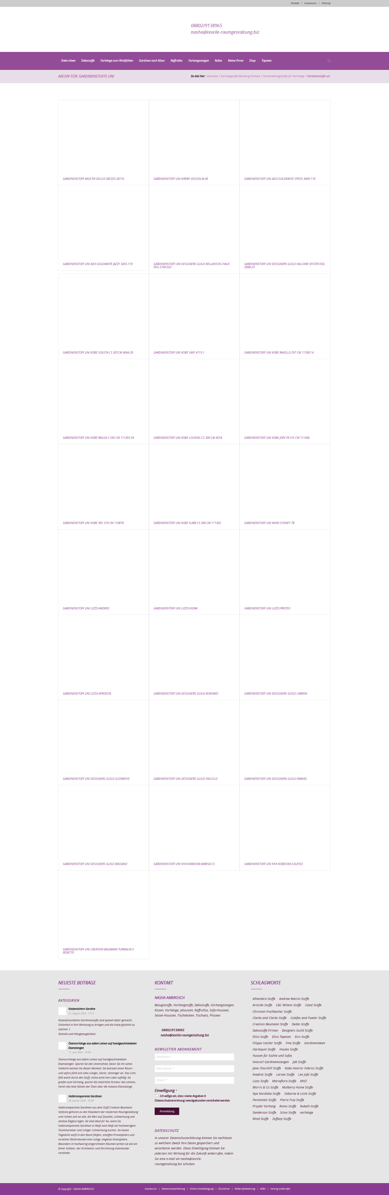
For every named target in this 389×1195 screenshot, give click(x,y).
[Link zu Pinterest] (313, 1188)
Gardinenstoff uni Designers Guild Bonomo (186, 693)
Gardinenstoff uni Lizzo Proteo (267, 608)
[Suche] (327, 61)
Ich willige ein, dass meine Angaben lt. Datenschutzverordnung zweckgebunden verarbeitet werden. (192, 1098)
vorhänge (306, 1112)
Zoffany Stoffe (281, 1119)
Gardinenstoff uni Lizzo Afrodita (87, 693)
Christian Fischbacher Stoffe (272, 1011)
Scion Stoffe (288, 1112)
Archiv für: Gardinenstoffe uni (86, 76)
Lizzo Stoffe (260, 1081)
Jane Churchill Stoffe (267, 1068)
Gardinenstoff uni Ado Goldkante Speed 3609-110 (279, 179)
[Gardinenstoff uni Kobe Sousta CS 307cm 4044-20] (103, 310)
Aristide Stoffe (262, 1005)
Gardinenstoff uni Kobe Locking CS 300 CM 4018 (188, 438)
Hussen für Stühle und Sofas (272, 1055)
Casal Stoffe (313, 1005)
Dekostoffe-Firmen (265, 1030)
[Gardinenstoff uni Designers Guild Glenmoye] (103, 736)
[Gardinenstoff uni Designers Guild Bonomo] (194, 651)
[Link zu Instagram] (307, 1188)
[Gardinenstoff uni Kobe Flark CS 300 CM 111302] (194, 480)
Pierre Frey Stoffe (292, 1100)
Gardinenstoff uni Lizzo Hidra (175, 608)
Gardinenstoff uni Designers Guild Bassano (95, 864)
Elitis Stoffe (260, 1037)
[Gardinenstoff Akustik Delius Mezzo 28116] (103, 136)
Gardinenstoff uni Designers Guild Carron (275, 693)
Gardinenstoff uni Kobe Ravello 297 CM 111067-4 (279, 352)
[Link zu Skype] (320, 1188)
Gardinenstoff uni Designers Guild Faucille (186, 779)
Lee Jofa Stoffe (308, 1074)
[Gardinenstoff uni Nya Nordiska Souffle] (285, 821)
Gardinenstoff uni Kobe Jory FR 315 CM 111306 (277, 438)
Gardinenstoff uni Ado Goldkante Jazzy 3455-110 (98, 264)
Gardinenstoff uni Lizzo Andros (86, 608)
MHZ (303, 1081)
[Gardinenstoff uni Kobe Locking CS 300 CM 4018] (194, 395)
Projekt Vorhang (264, 1106)
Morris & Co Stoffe (265, 1087)
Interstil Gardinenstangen (271, 1062)
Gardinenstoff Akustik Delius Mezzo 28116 (93, 179)
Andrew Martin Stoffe (294, 999)
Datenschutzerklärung (185, 1138)
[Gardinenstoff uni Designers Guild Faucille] (194, 736)
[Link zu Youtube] (327, 1188)
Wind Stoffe (261, 1119)
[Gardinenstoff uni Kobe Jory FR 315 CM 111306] (285, 395)
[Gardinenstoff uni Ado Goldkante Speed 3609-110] (285, 136)
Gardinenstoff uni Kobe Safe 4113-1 (179, 352)
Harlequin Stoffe (264, 1049)
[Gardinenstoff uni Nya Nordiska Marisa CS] (194, 821)
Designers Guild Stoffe (297, 1030)
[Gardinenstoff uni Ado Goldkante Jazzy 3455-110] (103, 221)
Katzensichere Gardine (81, 1009)
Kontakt (295, 3)
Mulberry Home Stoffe (297, 1087)
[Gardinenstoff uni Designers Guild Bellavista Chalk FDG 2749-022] (194, 221)
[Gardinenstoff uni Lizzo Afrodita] (103, 651)
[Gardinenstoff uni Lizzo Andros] (103, 566)
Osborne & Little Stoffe (300, 1093)
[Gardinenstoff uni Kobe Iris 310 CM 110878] (103, 480)
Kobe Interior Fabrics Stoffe (304, 1068)
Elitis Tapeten (281, 1037)
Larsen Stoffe (285, 1074)
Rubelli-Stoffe (309, 1106)
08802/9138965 (206, 26)
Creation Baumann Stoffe (270, 1024)
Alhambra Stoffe (264, 999)
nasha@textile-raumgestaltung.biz (225, 32)
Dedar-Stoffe (300, 1024)
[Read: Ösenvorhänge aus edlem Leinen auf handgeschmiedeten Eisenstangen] (62, 1046)
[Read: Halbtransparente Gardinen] (62, 1099)
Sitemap (326, 3)
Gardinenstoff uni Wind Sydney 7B (269, 523)
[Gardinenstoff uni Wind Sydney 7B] (285, 480)
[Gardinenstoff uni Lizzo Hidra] (194, 566)
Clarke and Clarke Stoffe (270, 1018)
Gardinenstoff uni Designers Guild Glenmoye (96, 779)
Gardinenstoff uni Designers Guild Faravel (275, 779)
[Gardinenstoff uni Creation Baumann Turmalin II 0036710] (103, 907)
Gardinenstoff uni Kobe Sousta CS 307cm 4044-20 (98, 352)
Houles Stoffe (288, 1049)
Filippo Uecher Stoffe (267, 1043)
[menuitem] (68, 61)
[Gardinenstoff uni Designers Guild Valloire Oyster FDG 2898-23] (285, 221)
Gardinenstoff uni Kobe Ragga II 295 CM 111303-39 (98, 438)
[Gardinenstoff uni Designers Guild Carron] (285, 651)
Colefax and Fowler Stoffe (308, 1018)
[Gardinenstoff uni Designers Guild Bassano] (103, 821)
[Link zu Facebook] (300, 1188)
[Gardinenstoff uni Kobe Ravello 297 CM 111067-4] (285, 310)
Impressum (310, 3)
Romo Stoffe (287, 1106)
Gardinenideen (314, 1043)
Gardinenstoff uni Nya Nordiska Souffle (273, 864)
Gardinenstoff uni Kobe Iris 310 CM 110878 (93, 523)
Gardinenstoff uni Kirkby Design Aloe (181, 179)
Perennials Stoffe (264, 1100)
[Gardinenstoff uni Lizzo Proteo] (285, 566)
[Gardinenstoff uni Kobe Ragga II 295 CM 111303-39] (103, 395)
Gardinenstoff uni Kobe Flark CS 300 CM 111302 (187, 523)
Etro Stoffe (302, 1037)
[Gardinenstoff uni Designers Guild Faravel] (285, 736)
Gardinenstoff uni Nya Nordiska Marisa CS (184, 864)
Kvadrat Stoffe (262, 1074)
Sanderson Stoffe (264, 1112)
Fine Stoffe (293, 1043)
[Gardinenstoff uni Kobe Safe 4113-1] (194, 310)
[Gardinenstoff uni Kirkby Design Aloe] (194, 136)
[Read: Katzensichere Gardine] (62, 1011)
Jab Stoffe (299, 1062)
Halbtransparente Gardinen (85, 1096)
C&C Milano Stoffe (288, 1005)
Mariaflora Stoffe (284, 1081)
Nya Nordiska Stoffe (266, 1093)
